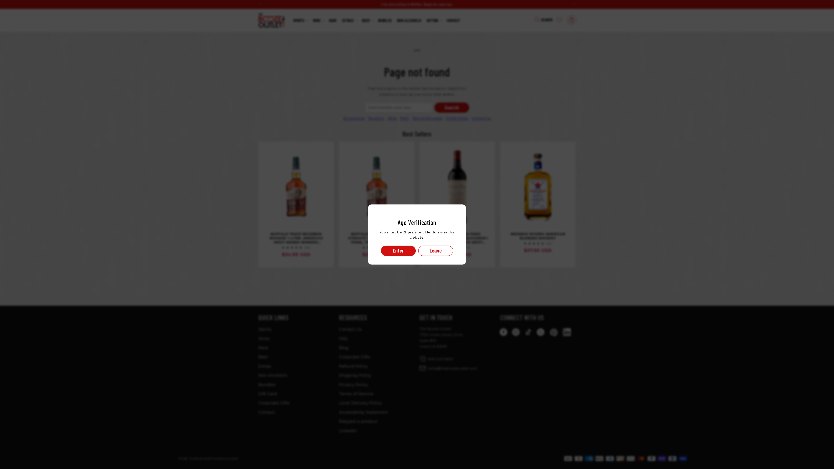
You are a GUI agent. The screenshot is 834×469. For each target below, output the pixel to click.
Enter (398, 251)
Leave (436, 251)
